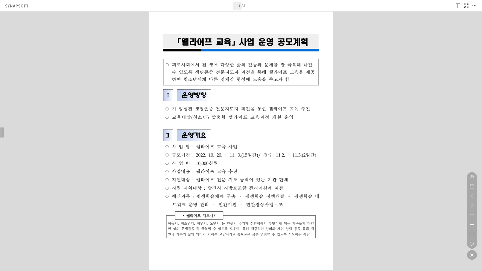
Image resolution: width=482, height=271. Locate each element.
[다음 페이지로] (472, 205)
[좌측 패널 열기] (458, 6)
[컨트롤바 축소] (472, 255)
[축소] (472, 215)
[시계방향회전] (472, 243)
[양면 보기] (472, 186)
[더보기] (474, 6)
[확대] (472, 224)
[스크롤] (472, 177)
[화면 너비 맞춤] (472, 234)
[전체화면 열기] (466, 6)
